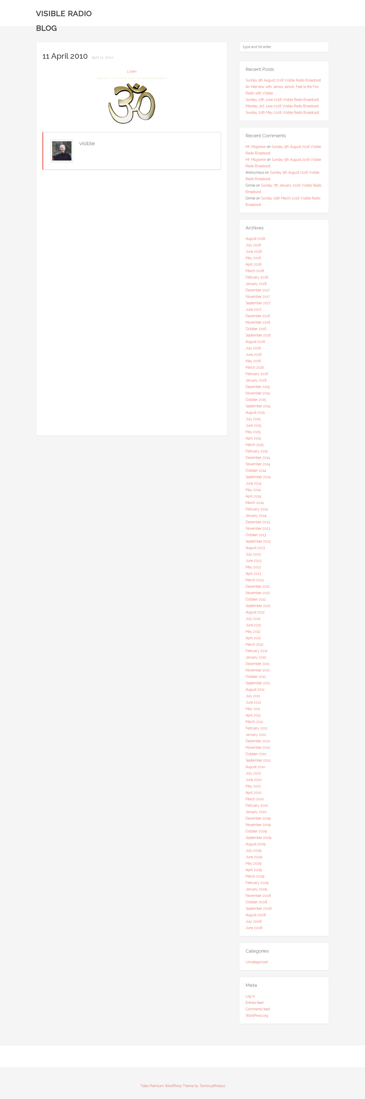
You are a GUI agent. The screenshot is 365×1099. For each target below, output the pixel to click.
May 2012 (253, 631)
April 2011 (253, 715)
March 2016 (255, 367)
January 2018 (256, 284)
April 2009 (254, 870)
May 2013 (253, 567)
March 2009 (255, 876)
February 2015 (257, 451)
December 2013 (258, 522)
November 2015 (258, 393)
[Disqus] (131, 238)
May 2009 (253, 863)
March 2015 (254, 445)
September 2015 (258, 406)
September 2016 (258, 335)
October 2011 (256, 677)
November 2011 (258, 670)
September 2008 (259, 908)
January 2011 (256, 735)
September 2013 (258, 541)
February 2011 (256, 728)
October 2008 (256, 902)
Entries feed (254, 1003)
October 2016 (256, 329)
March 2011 (254, 722)
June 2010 (254, 780)
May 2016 (253, 361)
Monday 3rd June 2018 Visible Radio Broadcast (282, 106)
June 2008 (254, 928)
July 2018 (253, 245)
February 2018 (257, 277)
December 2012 (258, 586)
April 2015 (253, 438)
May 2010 (253, 786)
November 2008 (258, 896)
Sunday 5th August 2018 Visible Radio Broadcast (283, 80)
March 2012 (254, 644)
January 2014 (256, 516)
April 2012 (253, 638)
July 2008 (254, 921)
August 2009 (255, 844)
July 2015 (253, 419)
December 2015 (258, 387)
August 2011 (255, 689)
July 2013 (253, 554)
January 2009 (256, 889)
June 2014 (253, 483)
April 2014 (253, 496)
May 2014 (253, 490)
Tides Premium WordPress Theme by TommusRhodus (182, 1086)
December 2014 (258, 458)
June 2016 (254, 355)
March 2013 (255, 580)
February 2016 (257, 374)
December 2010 (258, 741)
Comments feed (258, 1009)
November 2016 (258, 322)
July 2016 (253, 348)
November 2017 (258, 297)
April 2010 (253, 793)
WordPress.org (257, 1015)
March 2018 (255, 271)
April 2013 (253, 574)
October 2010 (256, 754)
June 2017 (253, 309)
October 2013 (256, 535)
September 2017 (258, 303)
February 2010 (257, 805)
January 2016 (256, 380)
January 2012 (256, 657)
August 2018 (255, 239)
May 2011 (253, 709)
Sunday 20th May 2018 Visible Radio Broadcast (282, 112)
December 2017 (258, 290)
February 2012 (257, 651)
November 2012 (258, 593)
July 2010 (253, 773)
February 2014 (257, 509)
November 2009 (258, 825)
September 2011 (258, 683)
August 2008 (256, 915)
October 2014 (256, 470)
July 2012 (253, 619)
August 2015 (255, 412)
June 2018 (254, 251)
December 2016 (258, 316)
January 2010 (256, 812)
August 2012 (255, 612)
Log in (250, 996)
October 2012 (256, 599)
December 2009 (258, 818)
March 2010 (255, 799)
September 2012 (258, 606)
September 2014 (258, 477)
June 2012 (253, 625)
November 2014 (258, 464)
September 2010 (258, 760)
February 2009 (257, 883)
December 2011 (257, 664)
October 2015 (256, 400)
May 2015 (253, 432)
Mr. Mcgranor (256, 147)
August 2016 (255, 342)
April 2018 (253, 264)
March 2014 (255, 503)
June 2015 (253, 425)
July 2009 (253, 850)
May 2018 (253, 258)
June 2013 (253, 561)
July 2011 (253, 696)
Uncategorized (257, 962)
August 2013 (255, 548)
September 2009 (258, 838)
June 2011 (253, 702)
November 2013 (258, 528)
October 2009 (256, 831)
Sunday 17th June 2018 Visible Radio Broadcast (282, 100)
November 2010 (258, 747)
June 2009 (254, 857)
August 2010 (255, 767)
